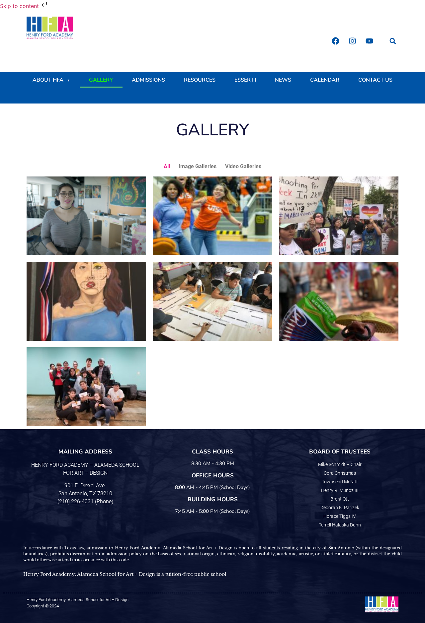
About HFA (48, 80)
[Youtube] (369, 41)
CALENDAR (324, 80)
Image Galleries (197, 166)
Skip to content (20, 6)
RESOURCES (199, 80)
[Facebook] (335, 41)
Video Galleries (243, 166)
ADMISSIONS (148, 80)
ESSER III (245, 80)
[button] (392, 41)
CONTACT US (375, 80)
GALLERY (101, 80)
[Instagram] (352, 41)
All (167, 166)
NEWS (283, 80)
